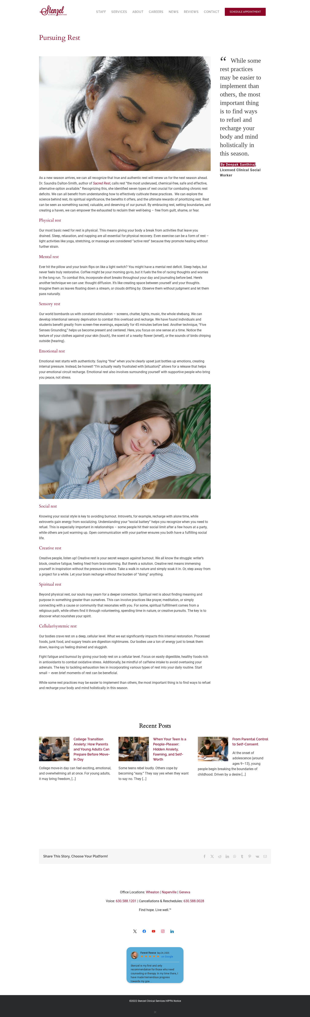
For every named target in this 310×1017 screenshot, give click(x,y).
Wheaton (152, 892)
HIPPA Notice (173, 1000)
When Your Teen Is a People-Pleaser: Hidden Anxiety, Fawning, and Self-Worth (169, 749)
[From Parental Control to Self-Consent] (213, 749)
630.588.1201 (126, 901)
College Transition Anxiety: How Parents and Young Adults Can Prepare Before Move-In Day (92, 749)
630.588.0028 (193, 901)
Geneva (184, 892)
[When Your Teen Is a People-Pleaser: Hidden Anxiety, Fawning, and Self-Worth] (134, 749)
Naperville (169, 892)
